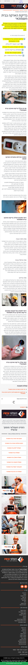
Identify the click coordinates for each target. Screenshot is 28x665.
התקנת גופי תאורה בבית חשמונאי (14, 438)
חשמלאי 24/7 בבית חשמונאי (14, 448)
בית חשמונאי (23, 407)
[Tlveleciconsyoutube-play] (22, 586)
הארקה (21, 10)
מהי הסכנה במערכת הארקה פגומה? (16, 389)
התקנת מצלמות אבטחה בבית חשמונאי (14, 443)
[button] (2, 6)
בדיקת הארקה (16, 10)
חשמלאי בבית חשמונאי (14, 453)
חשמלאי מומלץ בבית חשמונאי (14, 457)
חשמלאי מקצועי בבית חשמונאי (14, 462)
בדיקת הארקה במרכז (7, 10)
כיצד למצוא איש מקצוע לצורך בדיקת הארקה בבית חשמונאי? (13, 392)
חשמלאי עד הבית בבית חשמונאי (14, 471)
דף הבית (25, 10)
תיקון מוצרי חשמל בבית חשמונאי (14, 467)
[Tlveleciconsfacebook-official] (25, 586)
